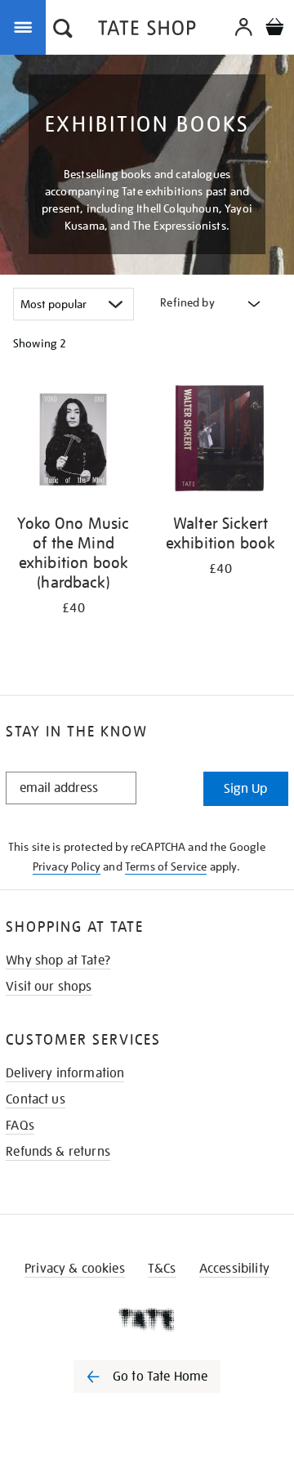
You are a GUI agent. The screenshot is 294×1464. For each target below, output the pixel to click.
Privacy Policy (66, 866)
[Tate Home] (147, 1319)
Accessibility (234, 1268)
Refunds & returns (58, 1152)
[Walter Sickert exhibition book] (220, 441)
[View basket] (274, 29)
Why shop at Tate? (58, 960)
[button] (63, 30)
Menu (26, 26)
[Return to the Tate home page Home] (147, 30)
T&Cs (162, 1268)
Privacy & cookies (74, 1268)
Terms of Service (166, 866)
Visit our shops (48, 986)
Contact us (35, 1099)
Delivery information (65, 1073)
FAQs (20, 1125)
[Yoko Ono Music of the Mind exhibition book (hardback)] (73, 441)
